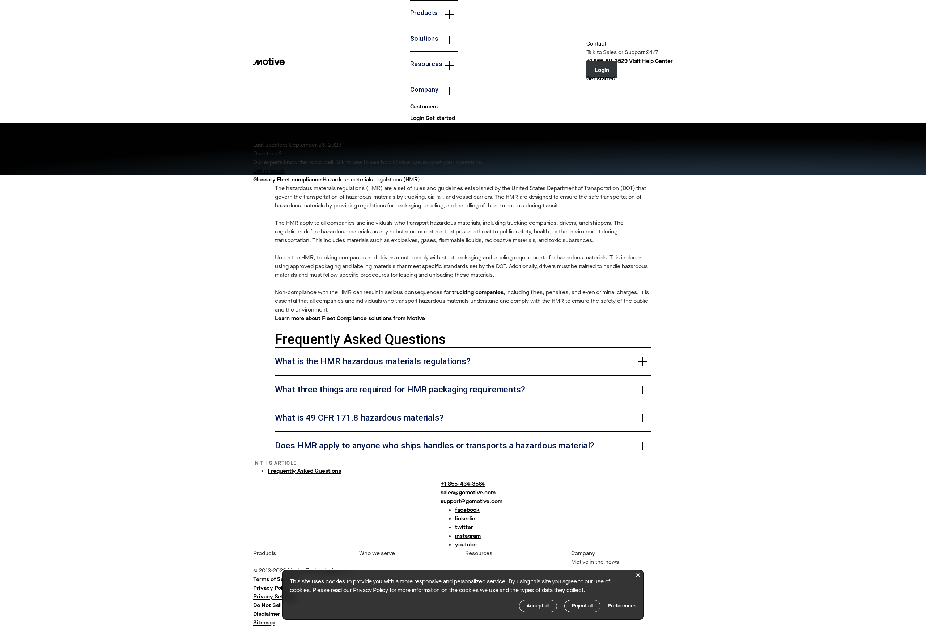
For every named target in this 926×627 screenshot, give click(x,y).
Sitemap (264, 622)
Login (417, 118)
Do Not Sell (267, 605)
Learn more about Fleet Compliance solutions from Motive (350, 318)
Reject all (582, 605)
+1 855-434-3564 (463, 484)
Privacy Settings (274, 596)
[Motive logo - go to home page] (269, 61)
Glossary (264, 179)
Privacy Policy (271, 588)
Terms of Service (275, 579)
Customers (424, 106)
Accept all (538, 605)
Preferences (622, 605)
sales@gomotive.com (468, 492)
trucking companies (478, 292)
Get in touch (269, 171)
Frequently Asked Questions (304, 470)
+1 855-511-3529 (607, 61)
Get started (440, 118)
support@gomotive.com (471, 501)
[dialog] (463, 595)
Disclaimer (266, 614)
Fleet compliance (299, 179)
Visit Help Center (651, 61)
